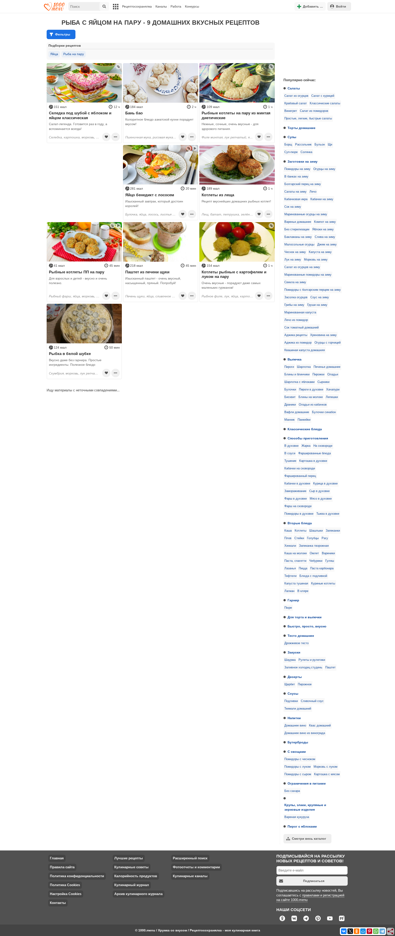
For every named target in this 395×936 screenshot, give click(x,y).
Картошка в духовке (313, 461)
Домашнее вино (295, 725)
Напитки (294, 718)
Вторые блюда (300, 523)
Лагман (289, 591)
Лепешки (332, 397)
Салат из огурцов (296, 95)
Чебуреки (315, 560)
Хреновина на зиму (323, 335)
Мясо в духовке (321, 498)
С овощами (297, 751)
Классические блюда (305, 429)
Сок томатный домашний (301, 327)
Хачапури (332, 389)
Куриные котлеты (323, 583)
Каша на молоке (295, 553)
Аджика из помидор (298, 342)
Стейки (299, 538)
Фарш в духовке (295, 498)
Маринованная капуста (300, 312)
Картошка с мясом (327, 774)
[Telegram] (382, 931)
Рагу (325, 538)
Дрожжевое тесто (296, 643)
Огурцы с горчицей (328, 342)
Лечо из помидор (296, 320)
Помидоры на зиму (297, 169)
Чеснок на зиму (295, 252)
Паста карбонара (322, 568)
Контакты (58, 903)
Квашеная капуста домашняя (304, 350)
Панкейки (304, 419)
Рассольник (303, 144)
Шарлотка (304, 366)
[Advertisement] (314, 44)
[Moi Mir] (363, 931)
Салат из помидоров (314, 111)
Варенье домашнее (297, 221)
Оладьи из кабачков (313, 404)
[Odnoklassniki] (356, 931)
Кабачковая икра (295, 199)
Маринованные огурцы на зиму (305, 214)
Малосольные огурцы (299, 244)
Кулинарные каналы (190, 876)
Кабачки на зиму (321, 199)
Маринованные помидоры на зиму (307, 274)
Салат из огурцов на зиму (302, 267)
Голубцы (313, 538)
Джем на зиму (327, 244)
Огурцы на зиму (324, 169)
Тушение (290, 461)
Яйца (54, 54)
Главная (57, 858)
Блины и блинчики (297, 374)
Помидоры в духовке (298, 513)
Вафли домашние (296, 412)
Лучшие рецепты (128, 858)
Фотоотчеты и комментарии (196, 867)
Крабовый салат (295, 103)
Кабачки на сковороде (299, 468)
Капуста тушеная (296, 583)
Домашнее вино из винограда (304, 733)
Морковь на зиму (316, 259)
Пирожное (305, 684)
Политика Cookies (65, 885)
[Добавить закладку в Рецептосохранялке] (106, 137)
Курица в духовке (325, 483)
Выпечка (295, 359)
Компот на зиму (325, 221)
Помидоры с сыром (297, 774)
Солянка (306, 152)
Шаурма (290, 660)
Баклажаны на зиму (298, 237)
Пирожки (318, 374)
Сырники (323, 382)
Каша (288, 530)
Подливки (291, 701)
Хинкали (290, 545)
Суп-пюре (291, 152)
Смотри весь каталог (309, 838)
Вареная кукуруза (296, 817)
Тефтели (290, 576)
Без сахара (292, 791)
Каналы (161, 6)
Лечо (313, 191)
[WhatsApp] (376, 931)
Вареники (328, 553)
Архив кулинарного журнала (138, 894)
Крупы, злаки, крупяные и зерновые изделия (305, 807)
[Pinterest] (369, 931)
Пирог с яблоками (302, 826)
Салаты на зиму (295, 191)
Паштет (330, 667)
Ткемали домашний (297, 708)
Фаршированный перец (300, 476)
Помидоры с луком (297, 766)
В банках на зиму (296, 176)
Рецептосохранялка (137, 6)
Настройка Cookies (65, 894)
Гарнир (293, 600)
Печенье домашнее (327, 366)
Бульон (320, 144)
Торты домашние (301, 128)
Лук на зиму (292, 259)
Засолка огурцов (295, 297)
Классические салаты (325, 103)
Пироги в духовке (311, 389)
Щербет (289, 684)
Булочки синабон (324, 412)
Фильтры (62, 34)
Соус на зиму (319, 297)
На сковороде (322, 445)
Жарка (306, 445)
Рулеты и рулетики (312, 660)
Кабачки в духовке (297, 483)
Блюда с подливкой (313, 576)
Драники (290, 404)
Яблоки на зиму (323, 229)
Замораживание (295, 491)
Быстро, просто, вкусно (307, 626)
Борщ (288, 144)
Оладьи (332, 374)
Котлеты (300, 530)
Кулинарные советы (131, 867)
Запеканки (333, 530)
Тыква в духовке (327, 513)
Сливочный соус (312, 701)
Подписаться (313, 881)
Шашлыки (316, 530)
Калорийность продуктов (135, 876)
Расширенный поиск (190, 858)
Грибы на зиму (294, 305)
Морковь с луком (325, 766)
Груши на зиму (317, 305)
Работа (176, 6)
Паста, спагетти (295, 560)
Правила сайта (62, 867)
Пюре (288, 607)
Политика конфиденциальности (77, 876)
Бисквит (290, 397)
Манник (289, 419)
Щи (330, 144)
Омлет (314, 553)
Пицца (303, 568)
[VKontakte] (344, 931)
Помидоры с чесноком (299, 759)
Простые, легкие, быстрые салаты (308, 118)
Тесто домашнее (301, 635)
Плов (287, 538)
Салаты (294, 88)
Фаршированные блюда (314, 453)
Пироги (289, 366)
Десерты (295, 677)
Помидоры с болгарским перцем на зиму (312, 289)
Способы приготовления (308, 438)
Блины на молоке (311, 397)
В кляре (302, 591)
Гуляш (329, 560)
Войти (341, 6)
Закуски (294, 652)
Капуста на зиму (320, 252)
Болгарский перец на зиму (302, 184)
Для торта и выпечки (305, 617)
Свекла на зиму (295, 282)
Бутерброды (298, 742)
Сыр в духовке (319, 491)
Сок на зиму (292, 206)
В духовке (291, 445)
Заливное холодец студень (303, 667)
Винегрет (290, 111)
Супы (292, 137)
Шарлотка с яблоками (299, 382)
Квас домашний (320, 725)
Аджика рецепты (295, 335)
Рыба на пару (73, 54)
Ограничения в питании (307, 783)
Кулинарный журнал (131, 885)
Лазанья (290, 568)
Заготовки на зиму (303, 161)
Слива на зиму (325, 237)
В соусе (289, 453)
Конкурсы (192, 6)
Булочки (290, 389)
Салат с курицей (322, 95)
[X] (350, 931)
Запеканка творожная (314, 545)
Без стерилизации (296, 229)
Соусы (293, 693)
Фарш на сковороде (298, 506)
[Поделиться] (390, 931)
